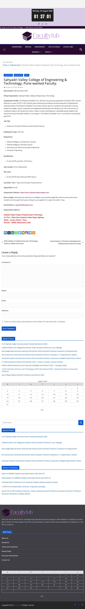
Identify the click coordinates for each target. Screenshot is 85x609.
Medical (28, 47)
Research (35, 52)
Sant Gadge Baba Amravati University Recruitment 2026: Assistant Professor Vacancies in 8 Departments (39, 351)
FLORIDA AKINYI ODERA (10, 482)
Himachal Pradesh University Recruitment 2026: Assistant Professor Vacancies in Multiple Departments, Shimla (41, 358)
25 (19, 401)
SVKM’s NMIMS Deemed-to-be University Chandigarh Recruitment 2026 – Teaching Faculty (34, 365)
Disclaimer (5, 542)
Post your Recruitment (10, 556)
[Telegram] (30, 232)
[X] (9, 232)
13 (42, 394)
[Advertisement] (42, 4)
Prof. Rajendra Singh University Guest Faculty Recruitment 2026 (24, 344)
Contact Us (6, 560)
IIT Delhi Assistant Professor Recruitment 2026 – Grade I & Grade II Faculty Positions (32, 362)
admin (21, 87)
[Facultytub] (4, 49)
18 (19, 398)
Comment (6, 262)
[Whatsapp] (16, 232)
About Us (5, 538)
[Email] (23, 232)
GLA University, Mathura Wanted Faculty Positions (40, 482)
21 (54, 398)
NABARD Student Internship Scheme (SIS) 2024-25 (26, 473)
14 (54, 394)
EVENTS (48, 52)
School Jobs (68, 47)
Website (5, 310)
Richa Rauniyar (7, 478)
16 (77, 394)
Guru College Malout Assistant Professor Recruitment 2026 (23, 375)
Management (40, 47)
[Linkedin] (12, 232)
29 (66, 401)
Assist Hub (5, 491)
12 (31, 394)
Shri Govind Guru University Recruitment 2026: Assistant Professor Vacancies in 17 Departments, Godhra (39, 355)
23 (77, 398)
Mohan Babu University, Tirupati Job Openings (28, 487)
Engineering (17, 47)
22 (66, 398)
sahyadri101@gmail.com (24, 205)
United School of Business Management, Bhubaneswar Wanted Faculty (65, 242)
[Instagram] (26, 232)
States (27, 75)
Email (4, 300)
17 (7, 398)
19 (31, 398)
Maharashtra (18, 75)
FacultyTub (17, 605)
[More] (33, 232)
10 (7, 394)
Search (80, 422)
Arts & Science (54, 47)
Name (4, 290)
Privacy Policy (6, 551)
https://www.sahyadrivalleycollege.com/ (34, 192)
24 (7, 401)
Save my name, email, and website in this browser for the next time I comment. (34, 322)
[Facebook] (5, 232)
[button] (40, 52)
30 (77, 401)
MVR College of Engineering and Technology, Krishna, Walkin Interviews (21, 242)
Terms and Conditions (10, 547)
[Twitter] (19, 232)
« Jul (41, 410)
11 (19, 394)
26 (31, 401)
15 (66, 394)
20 (42, 398)
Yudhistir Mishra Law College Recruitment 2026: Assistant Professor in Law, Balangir (32, 348)
